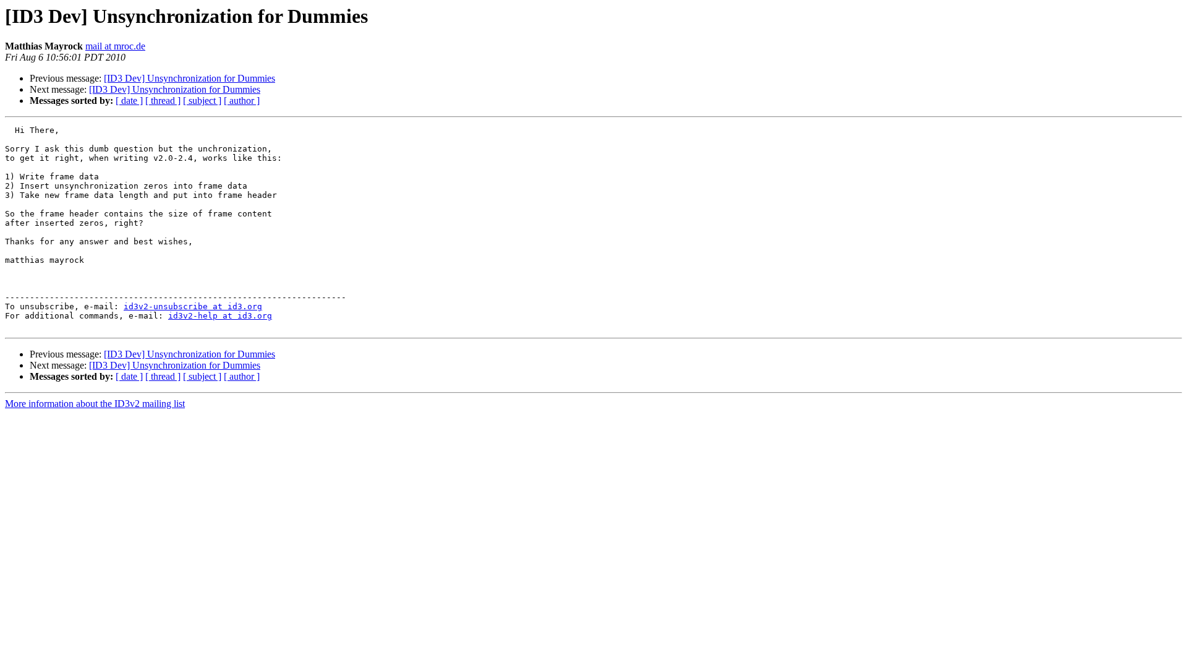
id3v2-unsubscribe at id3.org (193, 306)
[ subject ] (202, 100)
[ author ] (242, 100)
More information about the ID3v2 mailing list (95, 403)
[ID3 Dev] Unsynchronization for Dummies (189, 78)
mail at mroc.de (115, 46)
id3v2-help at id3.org (220, 315)
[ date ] (129, 100)
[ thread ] (163, 100)
